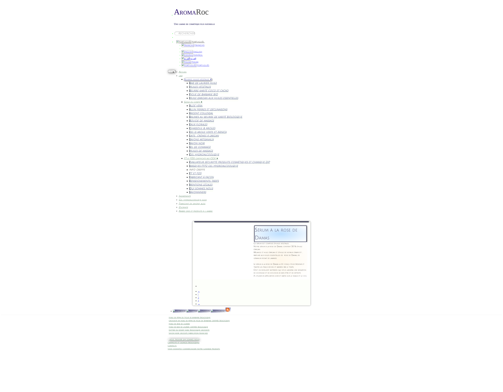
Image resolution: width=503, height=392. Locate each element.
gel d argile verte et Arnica (207, 132)
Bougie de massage (201, 120)
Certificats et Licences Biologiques (183, 343)
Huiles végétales (200, 86)
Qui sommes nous (201, 188)
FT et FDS (195, 173)
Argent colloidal (201, 113)
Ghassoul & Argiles (202, 128)
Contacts (172, 346)
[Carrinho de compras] (177, 37)
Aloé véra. (196, 105)
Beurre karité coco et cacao (208, 90)
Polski (195, 62)
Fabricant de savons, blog (192, 203)
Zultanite (183, 207)
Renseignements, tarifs (204, 181)
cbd (180, 75)
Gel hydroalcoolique (204, 154)
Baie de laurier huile (203, 83)
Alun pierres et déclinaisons (208, 109)
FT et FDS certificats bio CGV (201, 158)
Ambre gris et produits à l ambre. (196, 211)
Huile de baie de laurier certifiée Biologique (188, 327)
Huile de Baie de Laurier (179, 324)
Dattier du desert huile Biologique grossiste (189, 330)
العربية (193, 58)
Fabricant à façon (201, 177)
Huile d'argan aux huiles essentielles (213, 98)
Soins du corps (193, 102)
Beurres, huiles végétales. (198, 79)
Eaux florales (198, 124)
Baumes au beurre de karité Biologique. (215, 117)
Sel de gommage (200, 147)
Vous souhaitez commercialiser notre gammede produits (194, 349)
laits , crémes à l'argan (204, 135)
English (197, 52)
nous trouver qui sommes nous (184, 340)
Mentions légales (200, 184)
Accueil (183, 72)
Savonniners (197, 192)
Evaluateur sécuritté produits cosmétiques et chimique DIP (229, 162)
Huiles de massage (201, 150)
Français (199, 45)
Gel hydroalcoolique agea (193, 199)
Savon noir (197, 143)
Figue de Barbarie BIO (203, 94)
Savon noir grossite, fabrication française (188, 333)
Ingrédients (185, 196)
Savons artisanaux (201, 139)
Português (198, 42)
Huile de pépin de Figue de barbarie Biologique (189, 318)
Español (198, 55)
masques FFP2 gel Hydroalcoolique (213, 166)
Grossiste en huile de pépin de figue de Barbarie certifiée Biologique (199, 321)
